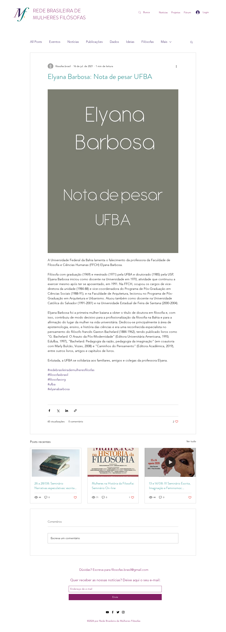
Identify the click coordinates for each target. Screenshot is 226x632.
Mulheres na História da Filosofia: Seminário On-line (113, 485)
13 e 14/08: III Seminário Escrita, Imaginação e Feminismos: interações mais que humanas (170, 485)
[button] (191, 42)
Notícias (73, 42)
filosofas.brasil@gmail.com (129, 570)
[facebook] (112, 612)
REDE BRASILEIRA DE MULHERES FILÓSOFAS (59, 14)
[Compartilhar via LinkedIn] (66, 410)
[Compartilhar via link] (75, 410)
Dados (114, 42)
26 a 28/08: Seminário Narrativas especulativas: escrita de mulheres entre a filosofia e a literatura (54, 485)
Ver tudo (191, 441)
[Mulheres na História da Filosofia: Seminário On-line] (113, 462)
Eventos (54, 42)
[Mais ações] (176, 66)
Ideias (130, 42)
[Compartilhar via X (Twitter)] (58, 410)
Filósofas (147, 42)
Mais (164, 42)
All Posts (36, 42)
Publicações (94, 42)
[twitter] (118, 612)
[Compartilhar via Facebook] (49, 410)
